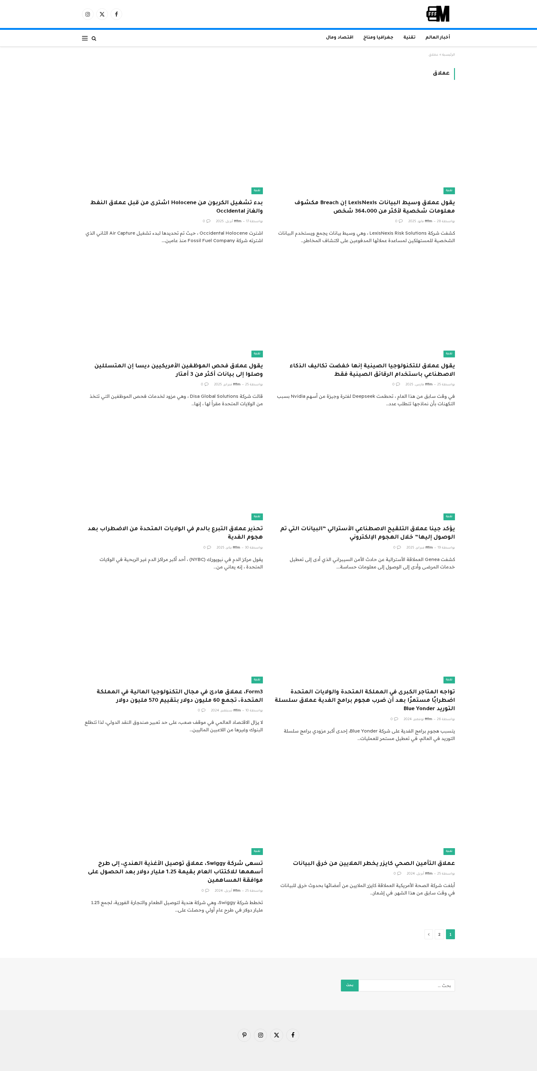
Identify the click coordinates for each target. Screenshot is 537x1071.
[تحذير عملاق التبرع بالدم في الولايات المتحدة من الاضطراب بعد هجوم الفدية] (172, 469)
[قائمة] (85, 38)
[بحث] (94, 38)
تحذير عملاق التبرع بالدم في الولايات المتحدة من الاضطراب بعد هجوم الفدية (175, 533)
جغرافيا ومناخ (378, 37)
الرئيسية (448, 55)
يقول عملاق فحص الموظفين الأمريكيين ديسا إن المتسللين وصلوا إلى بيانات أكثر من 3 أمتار (178, 370)
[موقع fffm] (438, 14)
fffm (428, 221)
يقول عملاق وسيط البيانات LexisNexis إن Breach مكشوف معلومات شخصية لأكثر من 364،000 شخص (374, 207)
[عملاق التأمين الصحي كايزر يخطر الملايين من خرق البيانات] (364, 804)
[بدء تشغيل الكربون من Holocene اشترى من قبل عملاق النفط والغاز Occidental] (172, 143)
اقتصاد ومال (339, 37)
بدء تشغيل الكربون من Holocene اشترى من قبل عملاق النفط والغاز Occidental (176, 207)
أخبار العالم (437, 37)
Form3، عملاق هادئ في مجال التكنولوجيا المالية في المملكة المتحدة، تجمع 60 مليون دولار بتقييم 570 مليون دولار (180, 696)
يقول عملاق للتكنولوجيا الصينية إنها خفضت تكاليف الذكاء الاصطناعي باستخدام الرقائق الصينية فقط (372, 370)
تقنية (409, 37)
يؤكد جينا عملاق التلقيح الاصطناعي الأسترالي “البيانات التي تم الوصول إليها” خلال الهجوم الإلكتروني (367, 533)
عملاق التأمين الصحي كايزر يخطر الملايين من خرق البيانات (374, 864)
